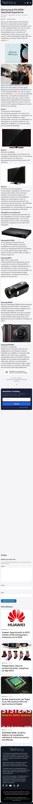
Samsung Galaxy (11, 19)
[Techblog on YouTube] (10, 785)
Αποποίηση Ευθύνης (15, 794)
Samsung (25, 85)
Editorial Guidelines (24, 794)
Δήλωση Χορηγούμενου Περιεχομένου (15, 793)
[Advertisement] (16, 482)
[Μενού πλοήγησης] (30, 3)
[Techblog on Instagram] (6, 785)
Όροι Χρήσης (6, 791)
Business (5, 629)
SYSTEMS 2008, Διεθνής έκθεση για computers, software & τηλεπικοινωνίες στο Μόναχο (15, 736)
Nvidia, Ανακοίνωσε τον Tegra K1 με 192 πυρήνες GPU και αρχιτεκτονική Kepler (16, 701)
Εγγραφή (16, 404)
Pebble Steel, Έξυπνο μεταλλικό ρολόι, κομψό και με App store (15, 668)
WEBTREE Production (22, 797)
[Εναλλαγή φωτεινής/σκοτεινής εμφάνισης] (28, 3)
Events (4, 19)
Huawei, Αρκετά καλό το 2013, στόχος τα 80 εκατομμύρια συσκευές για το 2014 (16, 634)
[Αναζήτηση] (25, 3)
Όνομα (3, 585)
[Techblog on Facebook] (3, 785)
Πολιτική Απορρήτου (23, 407)
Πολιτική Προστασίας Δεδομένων (17, 791)
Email (2, 592)
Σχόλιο (3, 566)
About (15, 797)
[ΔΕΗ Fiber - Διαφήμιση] (16, 53)
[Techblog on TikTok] (18, 785)
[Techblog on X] (14, 785)
